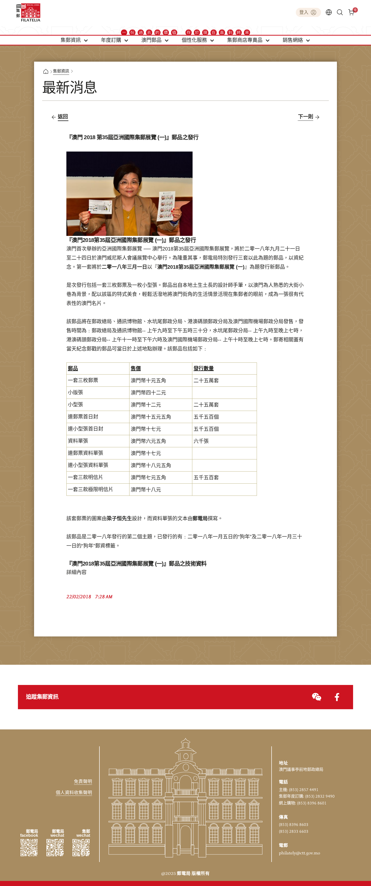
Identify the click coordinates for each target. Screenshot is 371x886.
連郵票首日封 (83, 417)
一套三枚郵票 (83, 380)
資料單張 (78, 441)
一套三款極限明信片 (90, 490)
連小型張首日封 (85, 429)
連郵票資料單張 (85, 453)
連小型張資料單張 (88, 465)
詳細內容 (76, 572)
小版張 (75, 393)
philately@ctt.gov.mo (299, 853)
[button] (74, 40)
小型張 (75, 405)
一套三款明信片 (85, 477)
